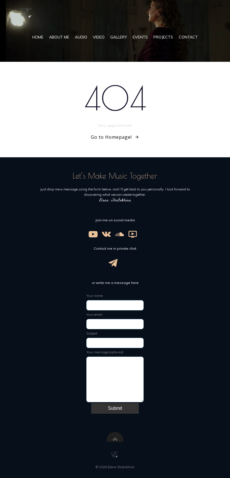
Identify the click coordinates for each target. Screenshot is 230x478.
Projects (163, 37)
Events (140, 37)
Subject (91, 333)
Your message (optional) (104, 352)
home (37, 37)
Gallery (118, 37)
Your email (94, 314)
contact (188, 37)
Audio (81, 37)
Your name (94, 295)
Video (99, 37)
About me (59, 37)
